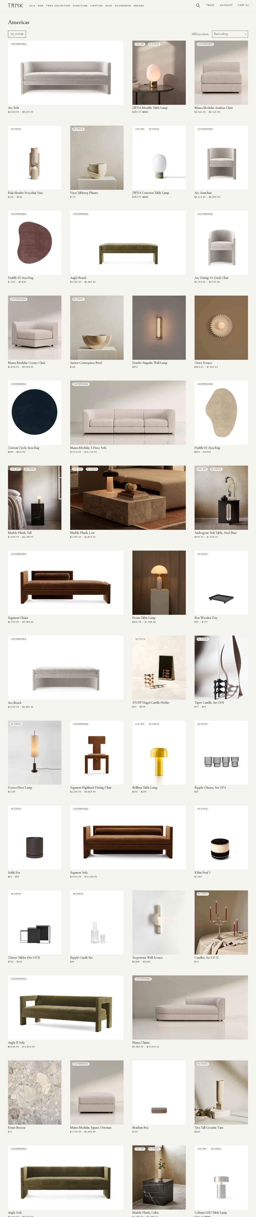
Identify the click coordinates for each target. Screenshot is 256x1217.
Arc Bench (14, 703)
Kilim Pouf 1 (203, 872)
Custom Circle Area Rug (23, 448)
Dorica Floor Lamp (20, 787)
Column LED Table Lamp (211, 1212)
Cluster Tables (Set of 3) (24, 957)
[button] (198, 5)
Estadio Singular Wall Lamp (149, 363)
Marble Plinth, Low (82, 533)
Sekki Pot (14, 872)
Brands (139, 6)
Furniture (80, 6)
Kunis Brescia (16, 1127)
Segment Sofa (78, 872)
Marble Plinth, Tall (19, 533)
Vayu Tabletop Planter (84, 193)
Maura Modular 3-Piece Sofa (88, 448)
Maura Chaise (141, 1042)
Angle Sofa (15, 1212)
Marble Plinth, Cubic (145, 1212)
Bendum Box (140, 1127)
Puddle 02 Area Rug (20, 278)
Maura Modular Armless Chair (214, 108)
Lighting (96, 6)
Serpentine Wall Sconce (147, 957)
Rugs (109, 6)
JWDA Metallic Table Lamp (150, 108)
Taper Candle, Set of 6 (209, 702)
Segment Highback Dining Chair (91, 787)
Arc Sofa (13, 108)
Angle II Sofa (16, 1042)
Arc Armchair (203, 193)
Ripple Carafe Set (81, 957)
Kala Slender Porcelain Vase (25, 193)
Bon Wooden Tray (206, 618)
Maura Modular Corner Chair (26, 363)
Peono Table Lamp (144, 618)
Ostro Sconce (203, 363)
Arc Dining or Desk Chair (212, 278)
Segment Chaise (18, 618)
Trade (210, 5)
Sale (32, 6)
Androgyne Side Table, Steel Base (216, 533)
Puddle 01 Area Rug (207, 448)
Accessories (123, 6)
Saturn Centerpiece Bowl (86, 363)
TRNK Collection (58, 6)
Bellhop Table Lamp (145, 787)
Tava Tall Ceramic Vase (209, 1127)
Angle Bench (78, 278)
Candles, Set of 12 (207, 957)
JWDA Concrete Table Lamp (150, 193)
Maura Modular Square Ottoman (90, 1127)
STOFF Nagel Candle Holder (151, 702)
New (41, 6)
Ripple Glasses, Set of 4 (210, 787)
